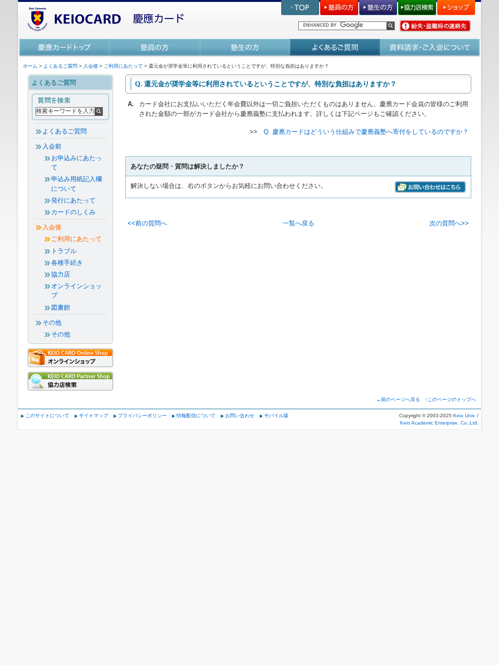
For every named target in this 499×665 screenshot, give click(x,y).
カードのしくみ (73, 212)
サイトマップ (93, 415)
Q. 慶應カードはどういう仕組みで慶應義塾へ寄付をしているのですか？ (366, 131)
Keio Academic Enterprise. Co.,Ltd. (439, 422)
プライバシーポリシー (142, 415)
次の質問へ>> (449, 223)
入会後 (90, 66)
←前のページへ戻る (398, 399)
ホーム (30, 66)
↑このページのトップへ (450, 399)
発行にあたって (73, 200)
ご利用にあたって (123, 66)
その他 (51, 322)
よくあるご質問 (60, 66)
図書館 (60, 307)
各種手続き (67, 262)
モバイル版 (276, 415)
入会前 (51, 146)
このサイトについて (47, 415)
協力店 (60, 274)
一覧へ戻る (298, 223)
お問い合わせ (239, 415)
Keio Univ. (464, 415)
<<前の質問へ (147, 223)
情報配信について (195, 415)
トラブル (64, 251)
